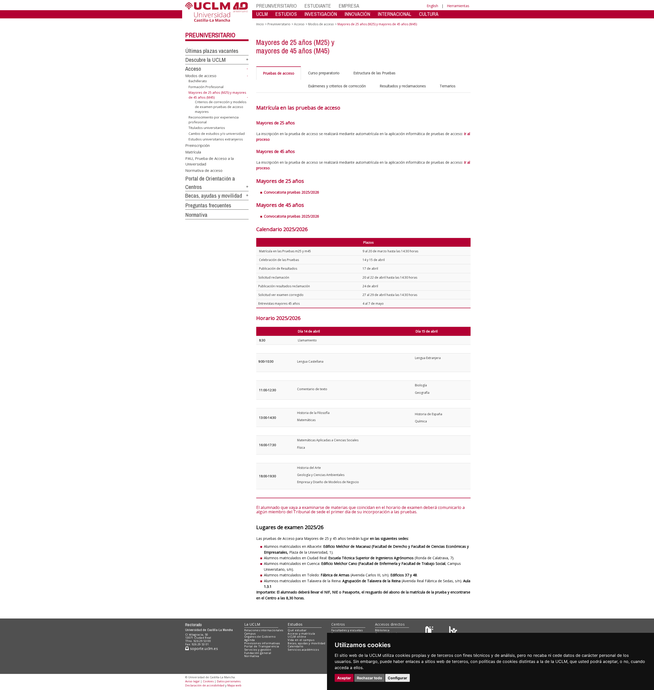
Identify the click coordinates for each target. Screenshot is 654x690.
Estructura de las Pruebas (374, 72)
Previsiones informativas (262, 643)
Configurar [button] (397, 678)
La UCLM (252, 624)
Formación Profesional (206, 87)
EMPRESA (349, 5)
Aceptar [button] (344, 678)
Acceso (193, 69)
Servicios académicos (303, 649)
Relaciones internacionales (263, 630)
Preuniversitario (210, 35)
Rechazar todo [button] (369, 678)
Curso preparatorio (324, 72)
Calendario (295, 646)
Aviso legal (192, 681)
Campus (250, 633)
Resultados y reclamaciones (403, 86)
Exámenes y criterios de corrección (337, 86)
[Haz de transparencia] (430, 631)
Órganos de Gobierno (260, 636)
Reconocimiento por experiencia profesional (214, 119)
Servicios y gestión (257, 649)
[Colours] (453, 631)
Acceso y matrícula (301, 633)
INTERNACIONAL (394, 13)
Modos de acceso (200, 75)
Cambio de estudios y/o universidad (217, 133)
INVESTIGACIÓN (321, 13)
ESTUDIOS (286, 13)
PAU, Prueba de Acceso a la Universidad (209, 161)
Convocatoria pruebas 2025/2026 (291, 192)
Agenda (249, 640)
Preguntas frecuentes (208, 205)
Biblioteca (382, 630)
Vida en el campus (301, 640)
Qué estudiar (297, 630)
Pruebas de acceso (278, 73)
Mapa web (234, 685)
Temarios (448, 86)
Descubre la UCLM (205, 60)
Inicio (260, 24)
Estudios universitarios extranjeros (216, 139)
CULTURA (428, 13)
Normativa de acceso (204, 170)
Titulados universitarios (207, 127)
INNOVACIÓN (357, 13)
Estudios (295, 624)
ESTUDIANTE (318, 5)
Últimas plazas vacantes (211, 51)
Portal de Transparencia (261, 646)
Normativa (196, 215)
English (432, 5)
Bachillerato (198, 81)
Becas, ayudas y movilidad (213, 195)
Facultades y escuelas (347, 630)
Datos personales (228, 681)
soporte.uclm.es (203, 648)
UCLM (262, 13)
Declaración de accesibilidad (204, 685)
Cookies (208, 681)
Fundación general (257, 653)
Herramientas (458, 5)
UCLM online (297, 636)
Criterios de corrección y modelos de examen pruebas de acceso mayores (221, 107)
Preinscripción (197, 145)
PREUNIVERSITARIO (276, 5)
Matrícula (193, 151)
